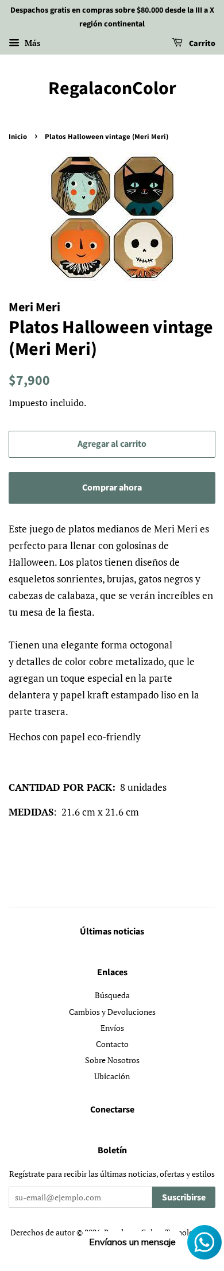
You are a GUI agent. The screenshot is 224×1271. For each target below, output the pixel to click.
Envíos (112, 1027)
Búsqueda (112, 995)
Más (31, 42)
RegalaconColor (112, 88)
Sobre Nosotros (112, 1059)
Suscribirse (184, 1197)
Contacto (112, 1043)
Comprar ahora (112, 487)
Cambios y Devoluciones (112, 1011)
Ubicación (112, 1076)
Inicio (18, 137)
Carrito (201, 43)
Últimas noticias (112, 931)
